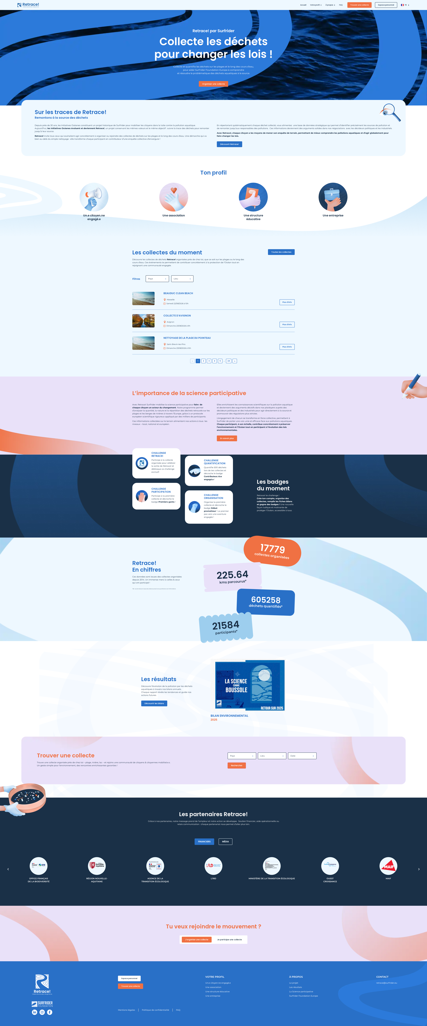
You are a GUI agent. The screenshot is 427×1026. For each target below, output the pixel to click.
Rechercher (236, 765)
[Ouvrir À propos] (334, 5)
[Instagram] (42, 1012)
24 (229, 361)
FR (406, 5)
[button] (8, 869)
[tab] (204, 841)
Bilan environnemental (229, 716)
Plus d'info (287, 302)
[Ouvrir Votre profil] (321, 5)
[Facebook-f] (49, 1012)
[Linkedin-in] (34, 1012)
